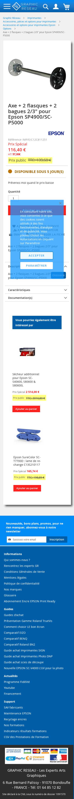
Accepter (37, 255)
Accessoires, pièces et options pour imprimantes (30, 21)
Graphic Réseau (12, 17)
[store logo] (25, 6)
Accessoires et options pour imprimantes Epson (29, 25)
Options (7, 28)
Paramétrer (36, 265)
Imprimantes (34, 17)
